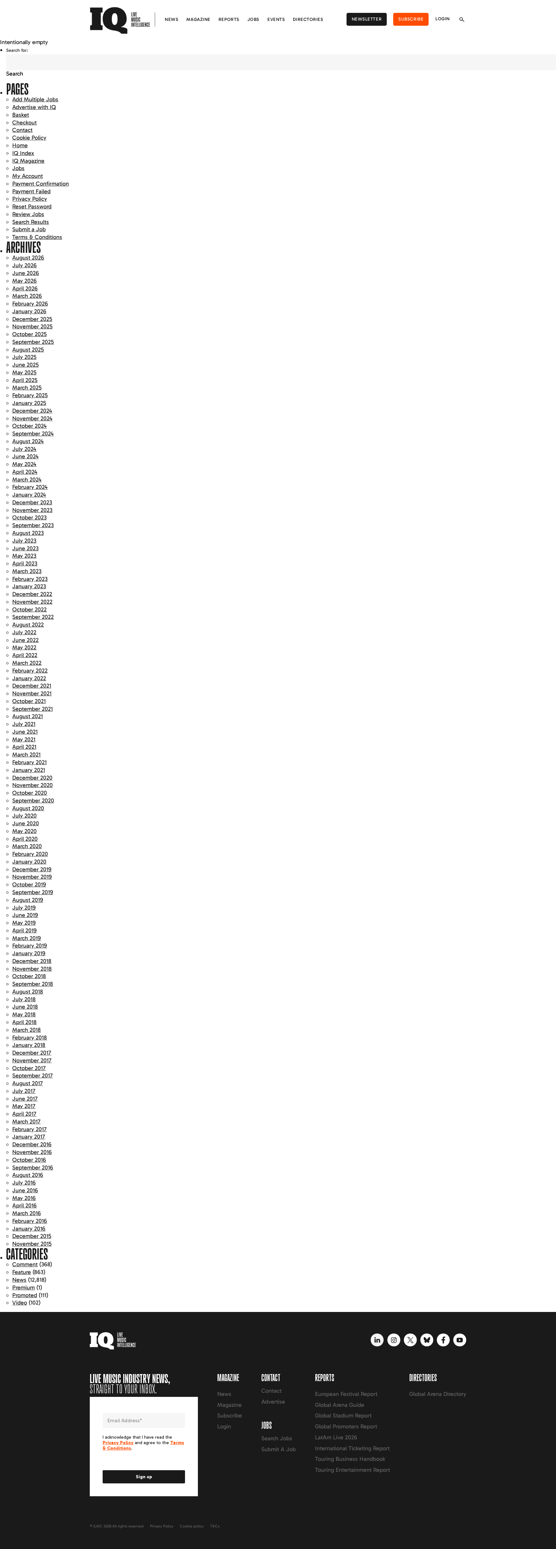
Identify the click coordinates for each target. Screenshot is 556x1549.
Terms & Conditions (37, 237)
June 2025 (25, 364)
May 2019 (24, 922)
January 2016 (28, 1228)
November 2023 (32, 510)
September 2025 (33, 341)
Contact (22, 129)
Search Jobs (276, 1438)
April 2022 (24, 655)
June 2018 (25, 1006)
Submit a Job (29, 229)
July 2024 (24, 449)
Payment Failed (31, 191)
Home (20, 145)
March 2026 (27, 295)
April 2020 (25, 838)
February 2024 (30, 486)
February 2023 (30, 578)
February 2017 (29, 1129)
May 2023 (24, 555)
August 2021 (27, 716)
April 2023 (24, 563)
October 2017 (29, 1068)
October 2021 (29, 701)
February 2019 (29, 945)
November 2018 (32, 968)
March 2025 (27, 387)
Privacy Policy (29, 198)
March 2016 (26, 1213)
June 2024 (25, 456)
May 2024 (24, 464)
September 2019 (32, 892)
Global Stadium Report (343, 1415)
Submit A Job (278, 1449)
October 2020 (29, 792)
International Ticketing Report (352, 1448)
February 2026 (30, 303)
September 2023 (33, 525)
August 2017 (27, 1083)
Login (442, 19)
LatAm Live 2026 (336, 1437)
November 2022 (32, 601)
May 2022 (24, 647)
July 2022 (24, 632)
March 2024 (27, 479)
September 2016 (32, 1167)
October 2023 (29, 517)
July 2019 (24, 907)
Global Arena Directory (437, 1394)
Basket (20, 114)
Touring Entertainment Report (352, 1469)
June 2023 (25, 548)
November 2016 (32, 1152)
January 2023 (29, 586)
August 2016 (27, 1174)
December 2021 (31, 685)
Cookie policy (192, 1526)
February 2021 (29, 762)
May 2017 (23, 1106)
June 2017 (25, 1098)
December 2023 (32, 502)
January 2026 (29, 311)
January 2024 (29, 494)
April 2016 (24, 1205)
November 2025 (32, 326)
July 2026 (24, 265)
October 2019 (29, 884)
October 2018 (29, 976)
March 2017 (26, 1121)
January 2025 (29, 403)
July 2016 (24, 1182)
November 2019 (32, 876)
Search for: (17, 50)
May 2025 (24, 372)
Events (276, 19)
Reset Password (31, 206)
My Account (27, 175)
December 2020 (32, 777)
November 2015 (31, 1243)
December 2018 (31, 961)
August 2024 (28, 441)
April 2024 (24, 471)
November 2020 (32, 785)
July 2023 (24, 540)
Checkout (24, 122)
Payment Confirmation (40, 183)
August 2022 (28, 624)
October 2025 (29, 334)
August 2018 (27, 991)
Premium (23, 1287)
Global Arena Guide (339, 1404)
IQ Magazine (28, 160)
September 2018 (32, 983)
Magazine (198, 19)
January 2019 (28, 953)
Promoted (24, 1295)
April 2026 (25, 288)
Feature (21, 1272)
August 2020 (28, 808)
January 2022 (29, 678)
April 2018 (24, 1022)
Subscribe (410, 19)
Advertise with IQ (34, 107)
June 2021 (25, 731)
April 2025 (24, 380)
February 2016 (29, 1220)
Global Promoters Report (346, 1426)
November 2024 (32, 418)
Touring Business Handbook (350, 1458)
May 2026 (24, 280)
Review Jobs (28, 214)
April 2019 (24, 930)
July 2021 (23, 724)
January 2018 (28, 1045)
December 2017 (31, 1052)
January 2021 (28, 770)
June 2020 (25, 823)
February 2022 (30, 670)
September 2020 (33, 800)
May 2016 (24, 1198)
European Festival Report (346, 1394)
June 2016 (25, 1190)
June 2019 (25, 915)
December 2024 (32, 410)
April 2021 (24, 746)
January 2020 (29, 861)
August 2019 (27, 899)
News (171, 19)
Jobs (253, 19)
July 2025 (24, 357)
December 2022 (32, 594)
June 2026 (25, 273)
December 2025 (32, 319)
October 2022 (29, 609)
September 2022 (33, 616)
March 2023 (27, 571)
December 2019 (31, 869)
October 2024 (29, 425)
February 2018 (29, 1037)
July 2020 (24, 815)
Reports (228, 19)
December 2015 (31, 1236)
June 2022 (25, 640)
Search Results (30, 221)
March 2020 (27, 846)
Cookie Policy (29, 137)
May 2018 (24, 1014)
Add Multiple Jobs (35, 99)
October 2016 (29, 1159)
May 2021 (23, 739)
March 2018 (26, 1029)
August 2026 (28, 257)
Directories (308, 19)
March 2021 (26, 754)
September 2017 (32, 1075)
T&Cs (214, 1526)
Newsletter (367, 19)
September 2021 (32, 708)
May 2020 (24, 831)
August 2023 (28, 532)
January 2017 (28, 1136)
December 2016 (31, 1144)
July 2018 (24, 999)
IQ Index (23, 153)
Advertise (273, 1401)
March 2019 (26, 938)
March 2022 (27, 662)
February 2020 (30, 853)
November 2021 (31, 693)
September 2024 (33, 433)
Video (19, 1302)
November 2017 (31, 1060)
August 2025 (28, 349)
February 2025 (30, 395)
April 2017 (24, 1113)
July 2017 (23, 1091)
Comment (25, 1264)
